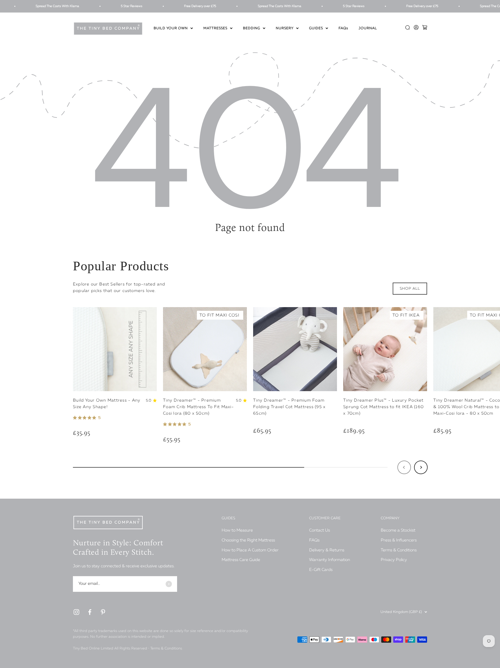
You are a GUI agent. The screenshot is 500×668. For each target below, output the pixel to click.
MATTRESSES (215, 28)
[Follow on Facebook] (89, 612)
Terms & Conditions (399, 550)
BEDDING (251, 28)
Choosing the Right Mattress (248, 540)
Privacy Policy (394, 560)
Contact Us (319, 530)
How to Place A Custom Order (250, 550)
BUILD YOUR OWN (171, 28)
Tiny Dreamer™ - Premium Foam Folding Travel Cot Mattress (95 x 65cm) (289, 407)
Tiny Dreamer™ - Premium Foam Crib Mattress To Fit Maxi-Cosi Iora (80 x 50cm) (198, 407)
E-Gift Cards (321, 570)
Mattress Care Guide (241, 560)
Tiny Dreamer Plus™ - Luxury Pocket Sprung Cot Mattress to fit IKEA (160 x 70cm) (383, 407)
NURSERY (284, 28)
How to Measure (237, 530)
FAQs (343, 28)
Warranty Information (329, 560)
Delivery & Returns (326, 550)
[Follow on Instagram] (76, 612)
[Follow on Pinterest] (103, 612)
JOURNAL (368, 28)
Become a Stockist (398, 530)
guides (316, 28)
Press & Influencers (399, 540)
